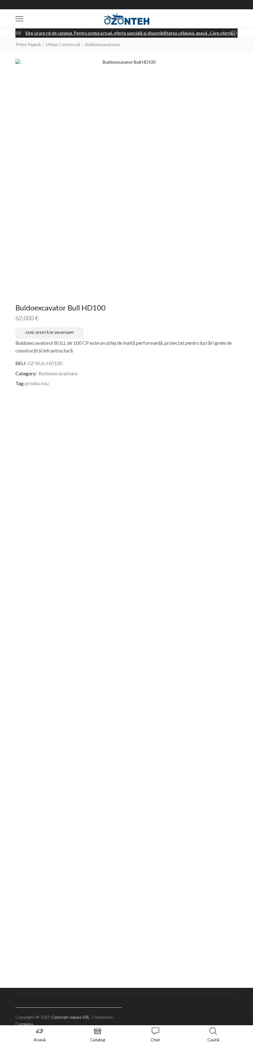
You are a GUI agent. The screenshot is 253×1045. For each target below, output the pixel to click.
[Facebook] (100, 4)
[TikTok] (121, 4)
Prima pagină (28, 44)
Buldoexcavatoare (102, 44)
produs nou (37, 383)
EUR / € (227, 1013)
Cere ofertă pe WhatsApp (49, 332)
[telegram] (153, 4)
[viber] (142, 4)
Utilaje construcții (63, 44)
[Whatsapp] (132, 4)
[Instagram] (111, 4)
